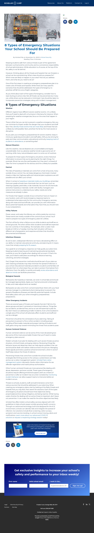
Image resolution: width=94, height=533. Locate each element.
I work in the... (56, 481)
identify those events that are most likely (28, 127)
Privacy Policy (43, 517)
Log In (87, 3)
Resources (51, 3)
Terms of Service (54, 517)
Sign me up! (78, 486)
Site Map (14, 507)
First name (13, 481)
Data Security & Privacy (16, 504)
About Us (60, 3)
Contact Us (78, 3)
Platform (69, 3)
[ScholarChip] (13, 3)
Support (46, 512)
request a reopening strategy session (28, 417)
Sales (50, 512)
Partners (6, 507)
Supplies (54, 512)
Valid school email (36, 481)
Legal (5, 504)
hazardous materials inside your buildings (34, 181)
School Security (46, 57)
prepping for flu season (27, 245)
